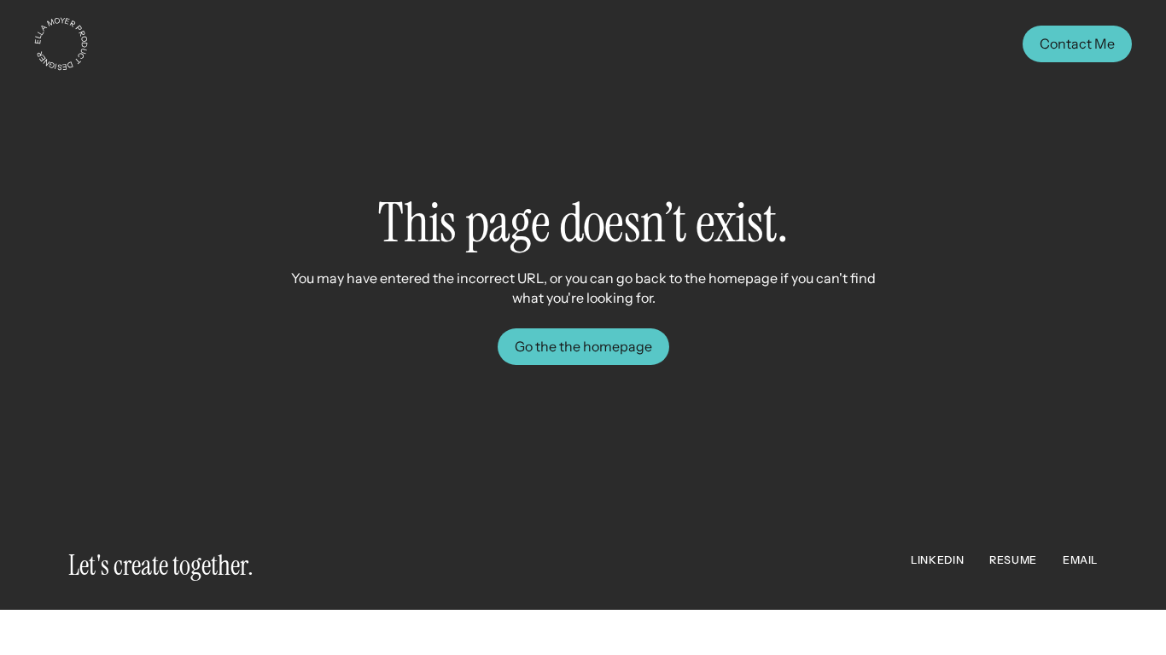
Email (1080, 560)
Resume (1013, 560)
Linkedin (937, 560)
